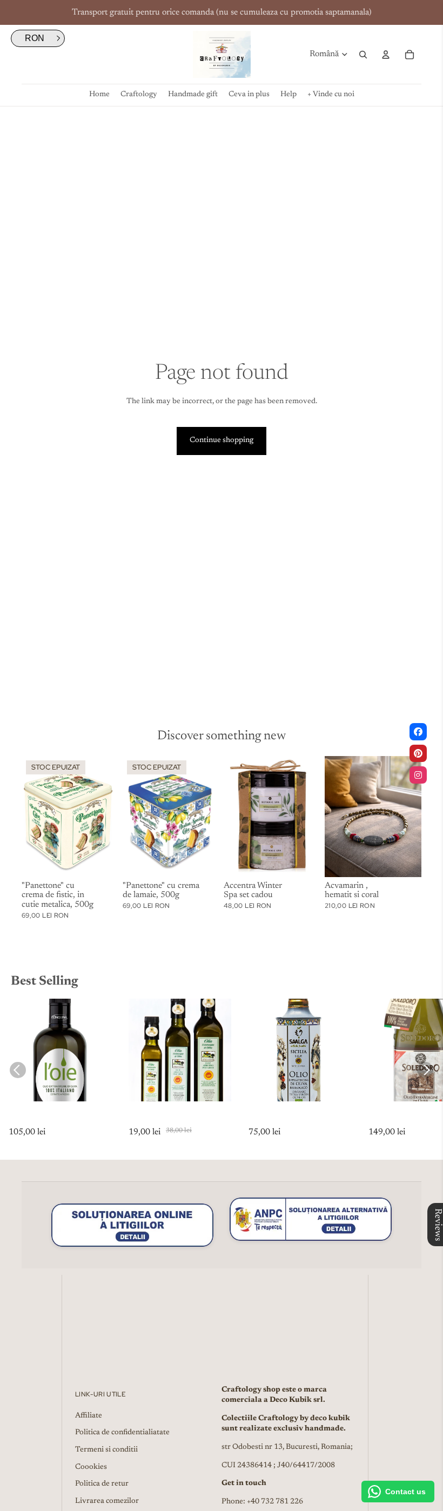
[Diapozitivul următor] (110, 816)
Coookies (91, 1467)
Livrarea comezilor (107, 1501)
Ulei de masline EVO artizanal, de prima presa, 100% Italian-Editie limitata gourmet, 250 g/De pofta (179, 1120)
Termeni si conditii (106, 1450)
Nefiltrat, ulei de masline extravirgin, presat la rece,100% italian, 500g (291, 1120)
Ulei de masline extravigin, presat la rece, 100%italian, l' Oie (59, 1120)
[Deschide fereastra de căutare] (363, 54)
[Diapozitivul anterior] (30, 816)
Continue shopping (221, 440)
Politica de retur (102, 1484)
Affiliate (88, 1416)
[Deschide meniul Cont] (386, 54)
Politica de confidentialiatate (122, 1432)
